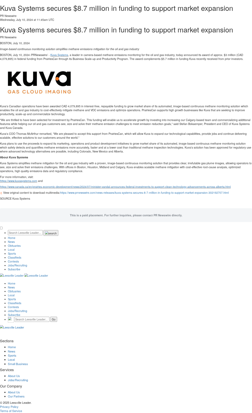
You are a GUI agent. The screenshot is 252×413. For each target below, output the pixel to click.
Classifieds (14, 257)
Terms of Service (11, 411)
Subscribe (14, 269)
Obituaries (14, 246)
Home (11, 238)
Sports (12, 253)
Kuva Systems (59, 55)
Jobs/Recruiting (17, 265)
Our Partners (16, 396)
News (11, 242)
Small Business (18, 364)
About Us (14, 376)
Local (11, 249)
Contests (13, 261)
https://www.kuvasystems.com (18, 181)
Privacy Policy (9, 407)
